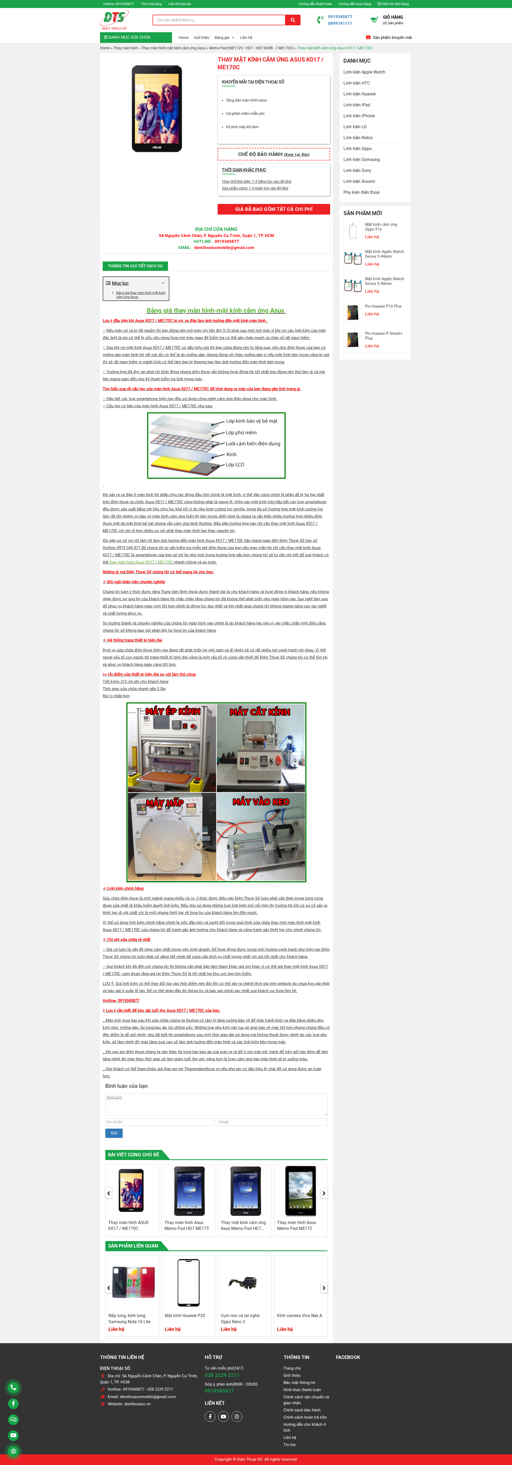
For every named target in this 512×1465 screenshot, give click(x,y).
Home (184, 37)
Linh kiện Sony (357, 170)
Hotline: (203, 241)
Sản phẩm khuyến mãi (392, 37)
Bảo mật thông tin (299, 1382)
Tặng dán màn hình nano (246, 100)
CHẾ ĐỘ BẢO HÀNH (274, 154)
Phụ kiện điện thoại (361, 192)
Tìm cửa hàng (151, 4)
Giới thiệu (201, 37)
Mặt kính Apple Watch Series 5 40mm (384, 281)
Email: (184, 247)
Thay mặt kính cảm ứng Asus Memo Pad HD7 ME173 (243, 1228)
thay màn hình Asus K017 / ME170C (141, 562)
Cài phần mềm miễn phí (245, 113)
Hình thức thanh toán (302, 1389)
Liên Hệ (246, 37)
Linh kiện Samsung (361, 159)
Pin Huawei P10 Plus (383, 306)
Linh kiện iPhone (359, 115)
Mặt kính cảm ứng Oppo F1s (381, 227)
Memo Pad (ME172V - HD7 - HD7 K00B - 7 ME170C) (251, 48)
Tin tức (289, 1444)
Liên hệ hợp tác (179, 4)
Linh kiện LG (355, 126)
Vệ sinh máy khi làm (242, 127)
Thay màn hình (125, 48)
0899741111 (340, 23)
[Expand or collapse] (162, 283)
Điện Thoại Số (249, 1459)
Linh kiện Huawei (359, 93)
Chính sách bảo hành (302, 1410)
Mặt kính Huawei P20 (185, 1315)
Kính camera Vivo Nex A (299, 1315)
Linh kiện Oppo (357, 148)
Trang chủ (292, 1368)
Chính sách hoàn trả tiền (305, 1417)
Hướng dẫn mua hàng (355, 4)
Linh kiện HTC (356, 83)
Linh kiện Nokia (358, 137)
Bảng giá (222, 37)
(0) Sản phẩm (393, 23)
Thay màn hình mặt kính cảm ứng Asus (173, 48)
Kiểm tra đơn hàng (395, 4)
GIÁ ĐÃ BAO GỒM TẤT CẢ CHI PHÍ (274, 209)
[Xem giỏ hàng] (374, 19)
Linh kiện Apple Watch (364, 72)
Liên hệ (289, 1437)
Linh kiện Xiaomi (359, 181)
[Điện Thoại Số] (114, 20)
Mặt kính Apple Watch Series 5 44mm (384, 254)
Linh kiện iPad (356, 104)
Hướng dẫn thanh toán (315, 4)
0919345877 (124, 4)
